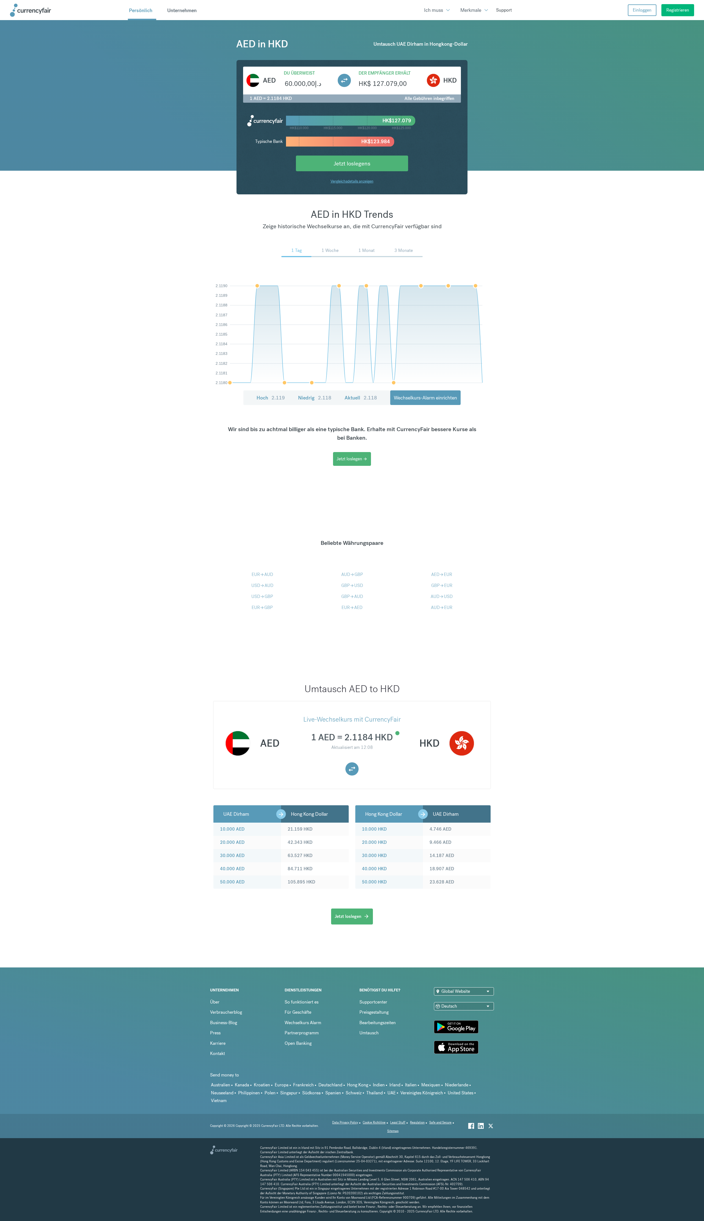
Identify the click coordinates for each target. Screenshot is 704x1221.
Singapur (289, 1093)
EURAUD (262, 574)
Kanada (242, 1085)
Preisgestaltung (374, 1012)
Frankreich (303, 1085)
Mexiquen (430, 1085)
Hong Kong (357, 1085)
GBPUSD (352, 585)
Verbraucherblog (226, 1012)
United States (460, 1093)
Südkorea (311, 1093)
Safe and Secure (440, 1122)
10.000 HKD (374, 829)
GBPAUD (352, 596)
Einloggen (642, 10)
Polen (270, 1093)
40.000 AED (232, 869)
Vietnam (219, 1100)
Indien (379, 1085)
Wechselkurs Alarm (303, 1023)
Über (214, 1002)
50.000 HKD (374, 882)
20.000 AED (232, 842)
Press (215, 1033)
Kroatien (262, 1085)
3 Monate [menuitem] (403, 250)
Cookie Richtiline (374, 1122)
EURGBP (262, 607)
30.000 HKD (374, 855)
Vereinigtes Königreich (421, 1093)
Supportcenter (373, 1002)
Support (504, 10)
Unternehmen (182, 10)
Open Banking (298, 1043)
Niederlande (456, 1085)
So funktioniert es (301, 1002)
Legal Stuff (397, 1122)
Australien (220, 1085)
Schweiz (354, 1093)
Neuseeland (222, 1093)
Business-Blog (223, 1023)
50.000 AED (232, 882)
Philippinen (249, 1093)
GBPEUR (441, 585)
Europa (281, 1085)
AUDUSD (442, 596)
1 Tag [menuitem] (296, 250)
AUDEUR (441, 607)
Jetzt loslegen (352, 459)
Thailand (374, 1093)
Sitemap (392, 1131)
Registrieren (677, 10)
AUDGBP (352, 574)
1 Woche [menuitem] (330, 250)
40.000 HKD (374, 869)
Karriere (218, 1043)
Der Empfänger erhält (385, 73)
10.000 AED (232, 829)
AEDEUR (441, 574)
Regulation (417, 1122)
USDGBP (262, 596)
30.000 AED (232, 855)
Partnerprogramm (302, 1033)
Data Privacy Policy (345, 1122)
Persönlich (140, 10)
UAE (391, 1093)
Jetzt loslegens (352, 163)
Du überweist (299, 73)
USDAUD (262, 585)
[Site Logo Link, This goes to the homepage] (67, 10)
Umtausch (369, 1033)
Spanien (333, 1093)
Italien (411, 1085)
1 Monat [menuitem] (366, 250)
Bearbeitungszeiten (377, 1023)
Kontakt (217, 1053)
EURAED (352, 607)
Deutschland (330, 1085)
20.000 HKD (374, 842)
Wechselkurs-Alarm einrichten (425, 398)
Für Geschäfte (298, 1012)
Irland (394, 1085)
